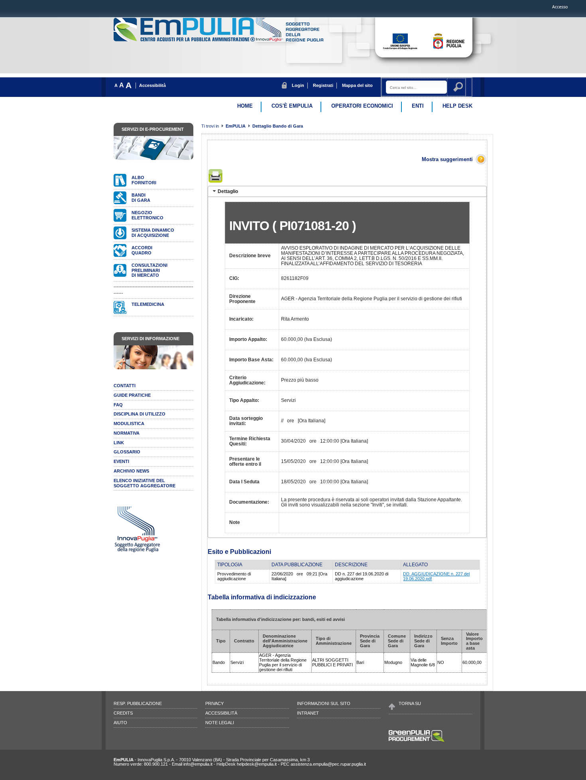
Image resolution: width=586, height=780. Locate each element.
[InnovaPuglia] (289, 39)
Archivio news (131, 471)
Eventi (121, 461)
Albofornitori (144, 180)
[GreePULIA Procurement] (416, 741)
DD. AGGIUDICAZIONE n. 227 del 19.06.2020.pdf (436, 576)
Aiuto (120, 722)
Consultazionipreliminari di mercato (149, 270)
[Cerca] (459, 88)
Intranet (308, 713)
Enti (418, 106)
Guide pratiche (132, 395)
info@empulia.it (197, 764)
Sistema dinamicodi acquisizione (153, 233)
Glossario (127, 451)
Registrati (323, 85)
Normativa (127, 433)
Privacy (214, 703)
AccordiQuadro (142, 250)
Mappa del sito (357, 85)
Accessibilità (152, 85)
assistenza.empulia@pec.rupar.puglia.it (328, 764)
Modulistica (129, 423)
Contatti (125, 385)
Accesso (560, 7)
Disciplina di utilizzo (139, 414)
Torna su (410, 703)
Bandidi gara (141, 198)
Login (298, 85)
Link (119, 442)
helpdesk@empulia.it (257, 764)
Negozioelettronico (147, 215)
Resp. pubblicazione (138, 703)
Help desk (457, 106)
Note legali (219, 722)
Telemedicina (148, 304)
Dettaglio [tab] (228, 191)
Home (245, 106)
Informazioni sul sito (323, 703)
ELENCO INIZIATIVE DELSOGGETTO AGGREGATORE (144, 483)
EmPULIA (236, 126)
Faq (118, 404)
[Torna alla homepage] (185, 39)
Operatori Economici (362, 106)
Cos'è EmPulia (292, 106)
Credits (123, 713)
